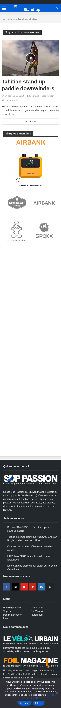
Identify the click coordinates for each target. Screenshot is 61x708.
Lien (5, 618)
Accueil (7, 19)
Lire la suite (30, 121)
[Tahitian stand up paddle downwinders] (30, 57)
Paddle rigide (37, 607)
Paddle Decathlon (12, 614)
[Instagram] (15, 586)
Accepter (25, 703)
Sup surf (7, 611)
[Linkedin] (41, 586)
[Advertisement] (30, 279)
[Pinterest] (32, 586)
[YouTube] (24, 586)
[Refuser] (57, 692)
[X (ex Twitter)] (50, 586)
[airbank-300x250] (30, 162)
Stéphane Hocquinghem (41, 96)
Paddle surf (37, 614)
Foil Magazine (38, 611)
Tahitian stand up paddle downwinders (28, 85)
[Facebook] (6, 586)
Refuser (38, 703)
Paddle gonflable (12, 607)
